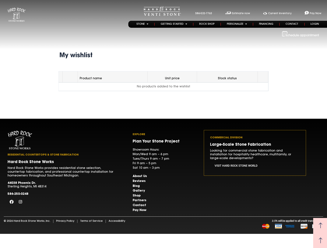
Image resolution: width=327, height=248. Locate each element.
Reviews (139, 181)
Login (315, 24)
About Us (140, 176)
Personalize (235, 24)
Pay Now (139, 210)
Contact (292, 24)
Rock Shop (207, 24)
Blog (136, 186)
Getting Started (172, 24)
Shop (137, 195)
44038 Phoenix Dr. (22, 183)
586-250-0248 (18, 194)
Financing (266, 24)
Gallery (139, 190)
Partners (139, 200)
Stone (140, 24)
